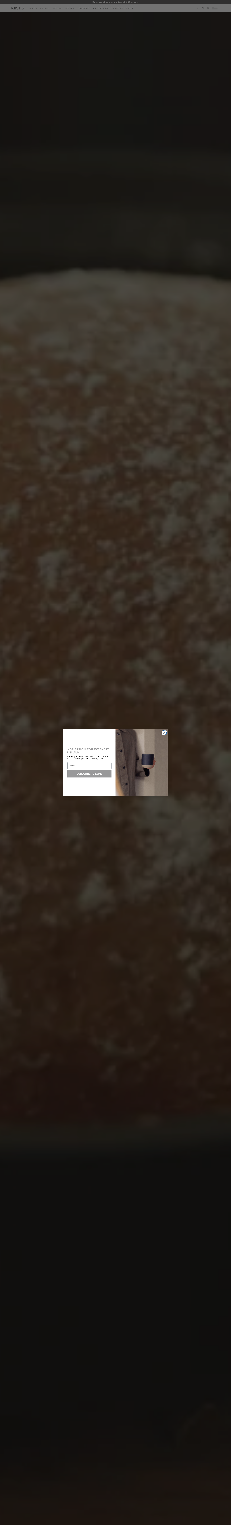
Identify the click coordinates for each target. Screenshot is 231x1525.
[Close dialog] (164, 732)
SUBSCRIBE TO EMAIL (89, 773)
